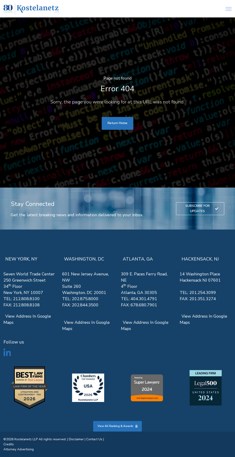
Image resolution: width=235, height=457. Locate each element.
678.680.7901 (144, 305)
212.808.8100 (26, 299)
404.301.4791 (144, 299)
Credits (8, 444)
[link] (31, 8)
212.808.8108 (26, 305)
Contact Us (94, 439)
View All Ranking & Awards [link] (115, 426)
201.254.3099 (202, 292)
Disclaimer (76, 439)
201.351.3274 (202, 299)
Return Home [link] (117, 123)
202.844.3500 (85, 305)
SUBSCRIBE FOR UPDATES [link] (197, 208)
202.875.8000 (85, 299)
